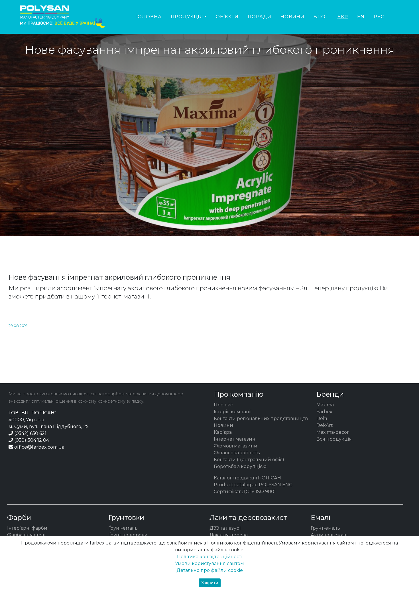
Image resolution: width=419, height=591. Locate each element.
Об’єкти (227, 16)
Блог (321, 16)
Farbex (324, 411)
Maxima (325, 405)
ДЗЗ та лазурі (225, 528)
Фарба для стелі (26, 535)
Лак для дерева (229, 535)
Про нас (223, 405)
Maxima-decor (332, 432)
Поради (259, 16)
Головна (148, 16)
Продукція (187, 16)
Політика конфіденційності (209, 556)
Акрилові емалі (329, 535)
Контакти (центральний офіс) (249, 459)
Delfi (321, 418)
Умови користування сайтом (209, 563)
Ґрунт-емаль (123, 528)
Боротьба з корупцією (240, 466)
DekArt (324, 425)
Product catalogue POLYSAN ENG (253, 484)
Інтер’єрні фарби (27, 528)
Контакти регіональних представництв (261, 418)
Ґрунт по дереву (127, 535)
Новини (292, 16)
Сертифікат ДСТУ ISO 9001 (245, 491)
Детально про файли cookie (209, 570)
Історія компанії (232, 411)
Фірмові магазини (235, 446)
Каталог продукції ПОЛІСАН (247, 478)
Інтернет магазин (234, 439)
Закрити (209, 582)
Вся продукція (334, 439)
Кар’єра (223, 432)
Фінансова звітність (237, 452)
